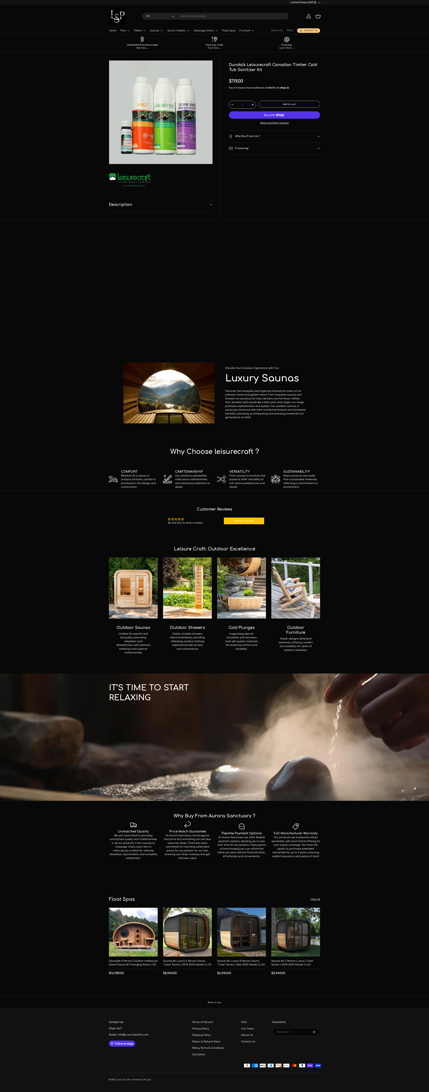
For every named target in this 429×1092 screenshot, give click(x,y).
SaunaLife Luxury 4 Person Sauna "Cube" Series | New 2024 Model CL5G (241, 963)
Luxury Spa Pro (123, 1080)
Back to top (214, 1002)
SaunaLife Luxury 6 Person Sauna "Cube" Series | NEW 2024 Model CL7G (187, 963)
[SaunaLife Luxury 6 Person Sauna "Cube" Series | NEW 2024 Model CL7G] (187, 932)
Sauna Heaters (176, 30)
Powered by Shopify (141, 1080)
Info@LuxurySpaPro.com (133, 1034)
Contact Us (248, 1041)
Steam (138, 30)
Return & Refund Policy (206, 1041)
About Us (277, 30)
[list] (160, 112)
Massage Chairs (204, 30)
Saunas (154, 30)
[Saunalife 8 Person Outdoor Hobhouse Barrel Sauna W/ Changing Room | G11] (133, 932)
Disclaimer (198, 1054)
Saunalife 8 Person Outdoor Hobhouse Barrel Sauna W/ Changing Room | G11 (133, 963)
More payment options (274, 123)
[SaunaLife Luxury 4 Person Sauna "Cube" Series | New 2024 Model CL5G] (241, 932)
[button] (318, 16)
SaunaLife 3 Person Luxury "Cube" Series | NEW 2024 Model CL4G (292, 963)
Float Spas (228, 30)
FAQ (244, 1022)
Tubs (123, 30)
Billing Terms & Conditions (208, 1048)
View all (315, 899)
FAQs (290, 30)
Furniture (244, 30)
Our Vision (247, 1028)
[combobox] (215, 16)
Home (112, 30)
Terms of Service (202, 1022)
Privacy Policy (200, 1028)
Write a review (244, 520)
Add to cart (289, 104)
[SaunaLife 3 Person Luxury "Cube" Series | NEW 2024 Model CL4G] (295, 932)
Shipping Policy (201, 1035)
